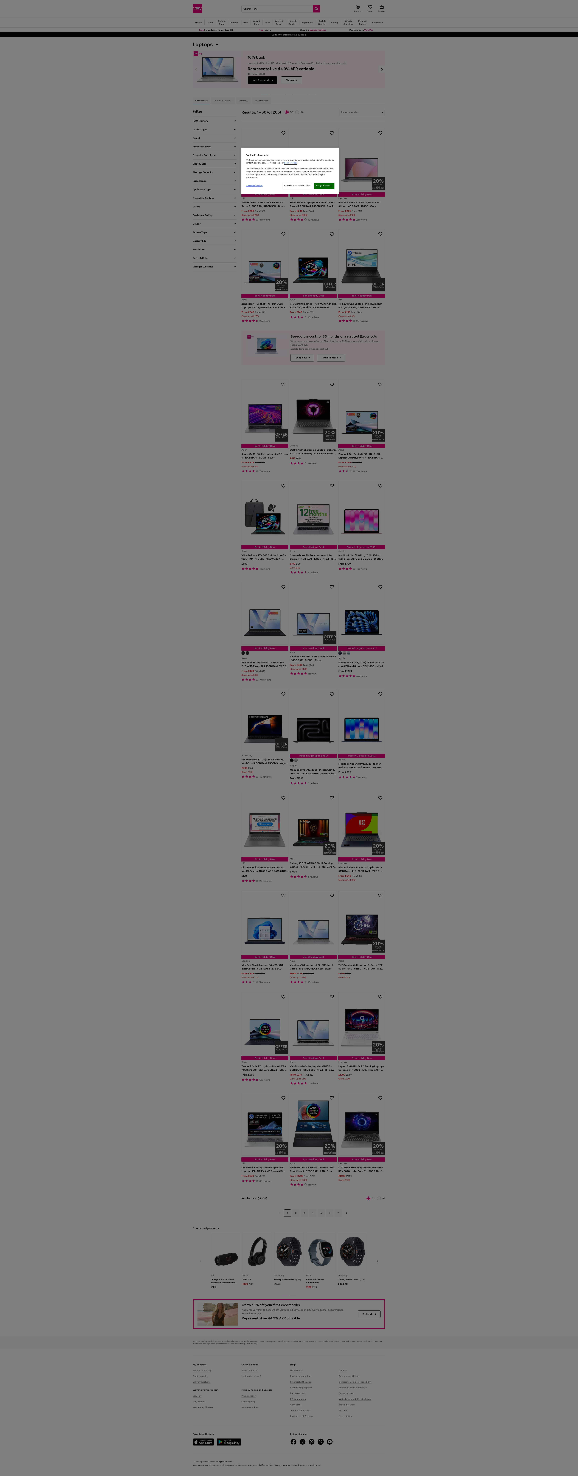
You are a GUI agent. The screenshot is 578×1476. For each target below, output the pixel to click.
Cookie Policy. (290, 162)
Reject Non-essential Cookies (297, 186)
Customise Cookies (254, 185)
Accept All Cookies (324, 186)
